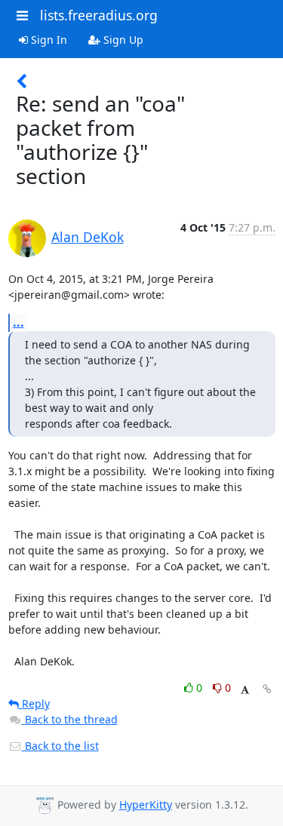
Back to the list (60, 745)
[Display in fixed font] (245, 690)
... (18, 322)
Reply (34, 703)
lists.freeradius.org (99, 15)
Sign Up (121, 39)
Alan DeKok (87, 237)
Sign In (47, 39)
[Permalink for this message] (267, 689)
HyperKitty (145, 804)
